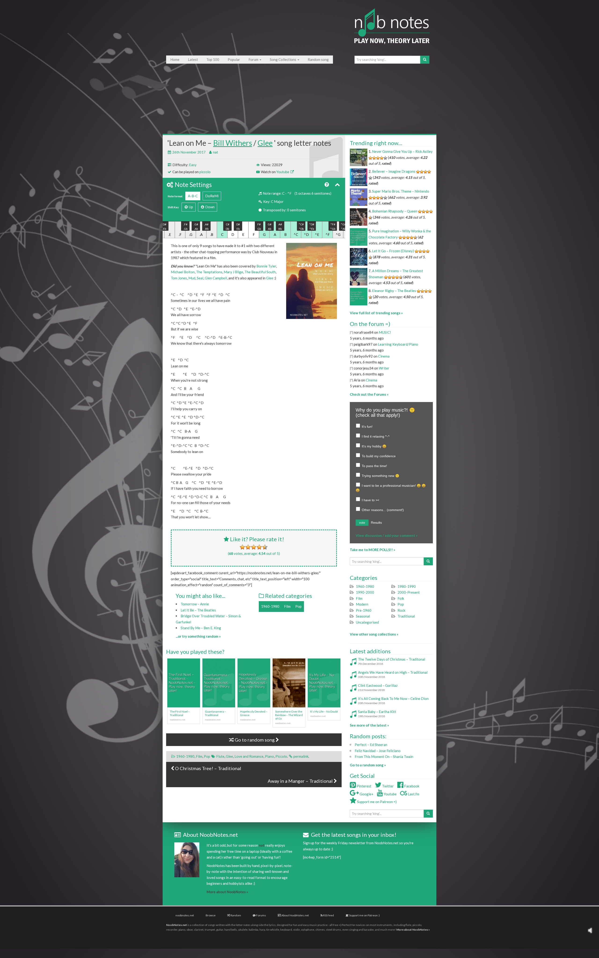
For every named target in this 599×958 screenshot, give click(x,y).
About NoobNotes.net (295, 915)
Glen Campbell (216, 278)
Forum (253, 59)
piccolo (205, 172)
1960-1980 (270, 606)
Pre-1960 (363, 610)
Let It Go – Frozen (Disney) (393, 251)
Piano (269, 756)
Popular (234, 59)
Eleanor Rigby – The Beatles (394, 291)
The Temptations (209, 272)
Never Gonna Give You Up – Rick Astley (402, 151)
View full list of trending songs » (376, 313)
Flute (220, 756)
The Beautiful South (260, 272)
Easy (193, 165)
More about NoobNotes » (227, 892)
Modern (362, 604)
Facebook (411, 786)
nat (215, 152)
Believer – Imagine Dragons (393, 171)
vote (362, 522)
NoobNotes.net (176, 925)
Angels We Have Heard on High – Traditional (392, 672)
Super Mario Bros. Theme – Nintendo (400, 191)
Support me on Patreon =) (376, 802)
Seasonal (363, 616)
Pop (298, 606)
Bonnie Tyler (266, 266)
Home (174, 59)
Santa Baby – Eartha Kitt (377, 711)
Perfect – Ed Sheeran (371, 744)
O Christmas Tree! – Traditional (207, 768)
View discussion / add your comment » (386, 535)
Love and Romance (248, 756)
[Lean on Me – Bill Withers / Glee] (311, 281)
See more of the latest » (369, 725)
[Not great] (242, 547)
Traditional (406, 616)
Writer (384, 368)
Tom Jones (179, 278)
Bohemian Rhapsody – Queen (394, 211)
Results (376, 522)
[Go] (424, 60)
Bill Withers (232, 142)
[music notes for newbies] (392, 31)
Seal (200, 278)
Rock (401, 610)
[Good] (259, 547)
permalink (300, 756)
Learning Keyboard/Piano (398, 344)
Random (235, 915)
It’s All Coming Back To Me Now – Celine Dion (393, 698)
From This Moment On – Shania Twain (384, 756)
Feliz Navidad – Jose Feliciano (378, 751)
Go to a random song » (368, 765)
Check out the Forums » (369, 394)
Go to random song (255, 739)
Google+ (366, 794)
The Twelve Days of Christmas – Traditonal (391, 659)
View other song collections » (374, 634)
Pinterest (363, 786)
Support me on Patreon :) (364, 915)
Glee (265, 142)
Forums (261, 915)
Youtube (283, 172)
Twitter (387, 786)
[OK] (253, 547)
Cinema (384, 356)
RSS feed (328, 915)
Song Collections (283, 59)
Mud (191, 278)
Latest (193, 59)
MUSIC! (385, 332)
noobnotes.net (184, 915)
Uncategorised (367, 622)
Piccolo (281, 756)
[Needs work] (248, 547)
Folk (401, 598)
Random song (318, 59)
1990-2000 (365, 592)
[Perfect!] (264, 547)
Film (287, 606)
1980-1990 (407, 586)
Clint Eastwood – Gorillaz (378, 685)
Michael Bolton (183, 272)
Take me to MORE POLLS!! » (372, 550)
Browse (210, 915)
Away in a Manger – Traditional (301, 781)
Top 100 (212, 59)
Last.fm (413, 794)
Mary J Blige (233, 272)
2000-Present (409, 592)
